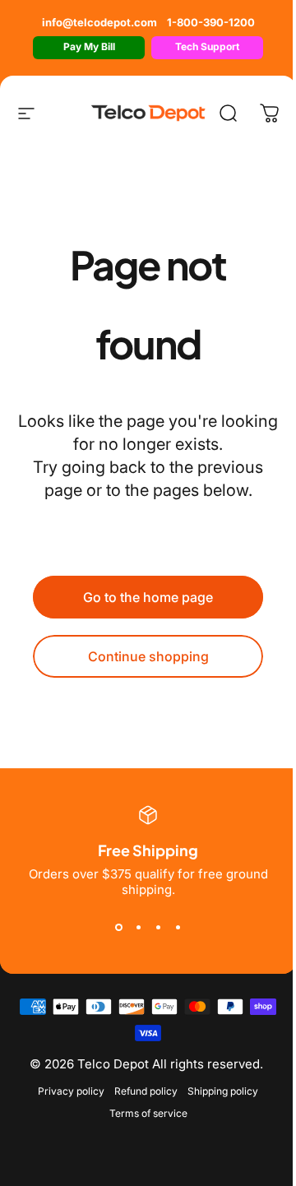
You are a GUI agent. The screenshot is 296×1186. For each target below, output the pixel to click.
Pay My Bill (89, 46)
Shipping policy (222, 1091)
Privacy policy (71, 1091)
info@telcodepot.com (99, 22)
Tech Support (207, 46)
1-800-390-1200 (211, 22)
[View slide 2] (138, 927)
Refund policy (146, 1091)
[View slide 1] (118, 927)
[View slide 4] (177, 927)
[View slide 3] (158, 927)
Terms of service (148, 1113)
